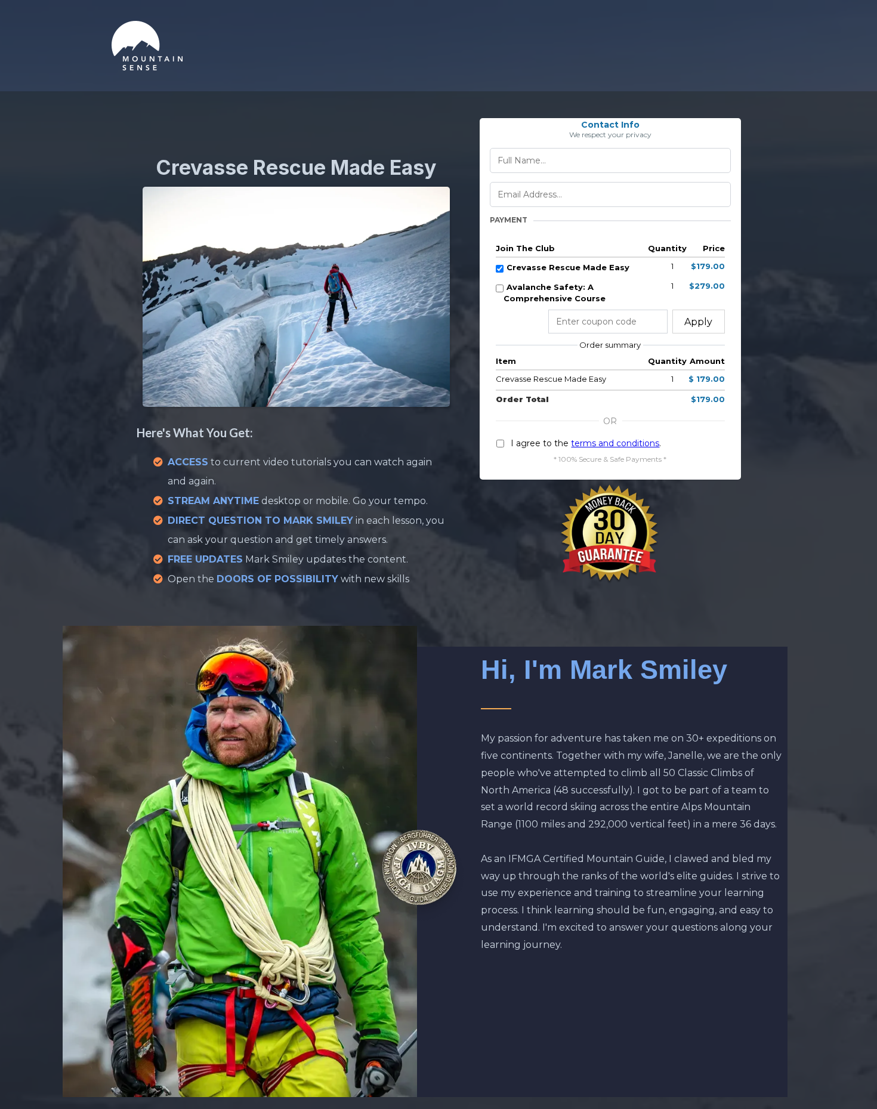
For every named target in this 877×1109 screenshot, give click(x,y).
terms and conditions (615, 443)
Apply (698, 322)
